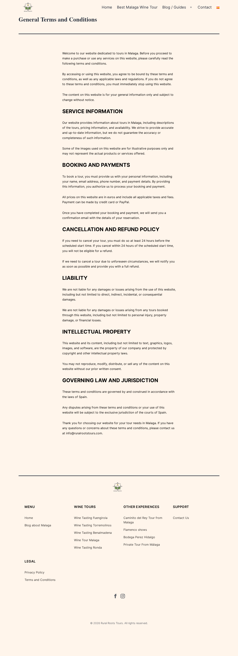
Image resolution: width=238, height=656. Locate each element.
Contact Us (181, 518)
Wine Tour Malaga (86, 540)
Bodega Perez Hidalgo (139, 537)
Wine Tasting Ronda (88, 547)
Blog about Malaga (38, 525)
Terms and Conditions (40, 580)
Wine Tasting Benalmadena (93, 532)
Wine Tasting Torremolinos (92, 525)
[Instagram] (122, 597)
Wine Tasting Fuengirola (90, 518)
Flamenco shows (135, 530)
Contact (205, 7)
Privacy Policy (34, 572)
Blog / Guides (174, 7)
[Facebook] (115, 597)
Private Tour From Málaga (141, 544)
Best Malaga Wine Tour (137, 7)
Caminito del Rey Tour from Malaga (142, 520)
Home (107, 7)
